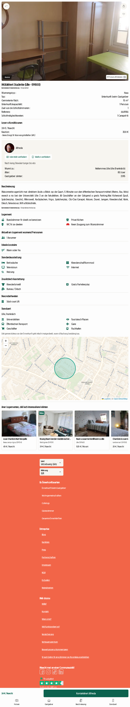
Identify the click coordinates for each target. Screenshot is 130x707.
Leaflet (107, 398)
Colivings (46, 503)
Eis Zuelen (46, 580)
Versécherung (48, 634)
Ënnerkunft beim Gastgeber (54, 488)
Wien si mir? (46, 619)
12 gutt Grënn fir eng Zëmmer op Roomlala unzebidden (65, 657)
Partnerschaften (49, 557)
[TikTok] (54, 672)
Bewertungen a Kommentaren (55, 649)
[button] (5, 341)
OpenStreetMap (121, 398)
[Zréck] (6, 10)
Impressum (46, 565)
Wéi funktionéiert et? (51, 627)
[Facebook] (42, 672)
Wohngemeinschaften (51, 496)
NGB (44, 572)
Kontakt (45, 611)
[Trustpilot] (51, 687)
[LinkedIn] (61, 672)
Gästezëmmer (48, 511)
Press (44, 550)
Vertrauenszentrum (50, 642)
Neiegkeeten (47, 588)
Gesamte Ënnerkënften (52, 518)
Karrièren (46, 542)
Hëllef (44, 604)
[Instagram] (48, 672)
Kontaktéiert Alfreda (86, 693)
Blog (44, 534)
